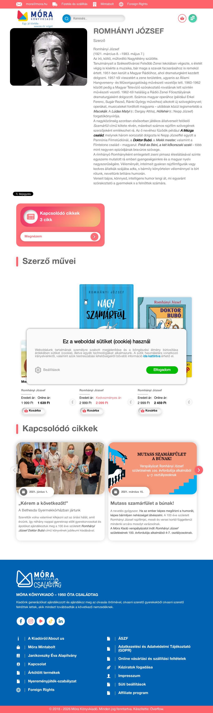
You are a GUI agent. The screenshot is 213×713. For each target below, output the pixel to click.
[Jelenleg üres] (182, 18)
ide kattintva (151, 356)
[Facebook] (21, 621)
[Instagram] (31, 621)
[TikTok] (51, 621)
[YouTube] (41, 621)
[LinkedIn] (61, 621)
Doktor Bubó (142, 140)
